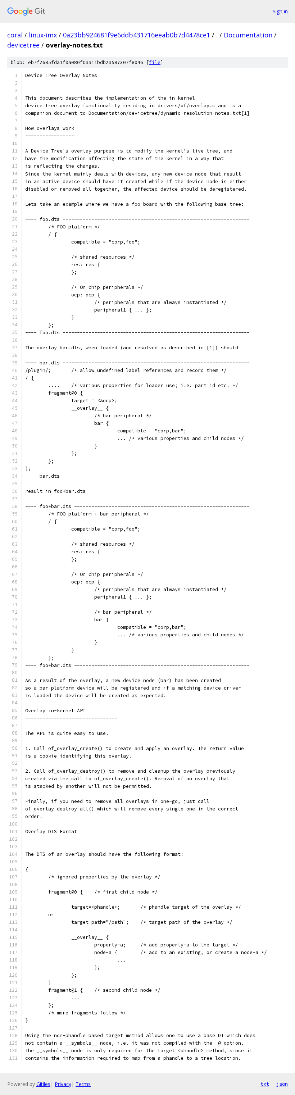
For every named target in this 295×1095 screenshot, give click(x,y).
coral (15, 35)
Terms (83, 1084)
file (154, 62)
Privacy (63, 1084)
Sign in (280, 11)
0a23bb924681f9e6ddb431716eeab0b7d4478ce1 (136, 35)
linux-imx (43, 35)
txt (264, 1084)
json (282, 1084)
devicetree (23, 45)
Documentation (248, 35)
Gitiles (43, 1084)
